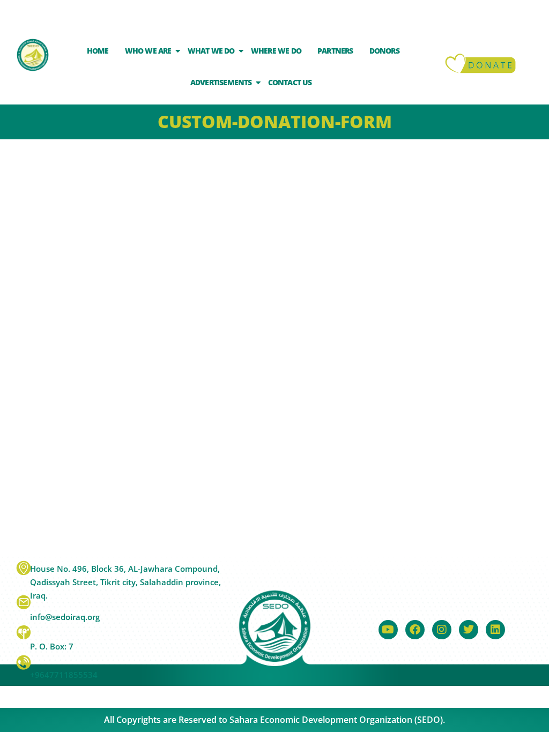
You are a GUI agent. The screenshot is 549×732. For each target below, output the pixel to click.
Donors (384, 51)
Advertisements (221, 82)
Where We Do (276, 51)
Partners (335, 51)
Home (98, 51)
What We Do (211, 51)
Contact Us (290, 82)
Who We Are (148, 51)
